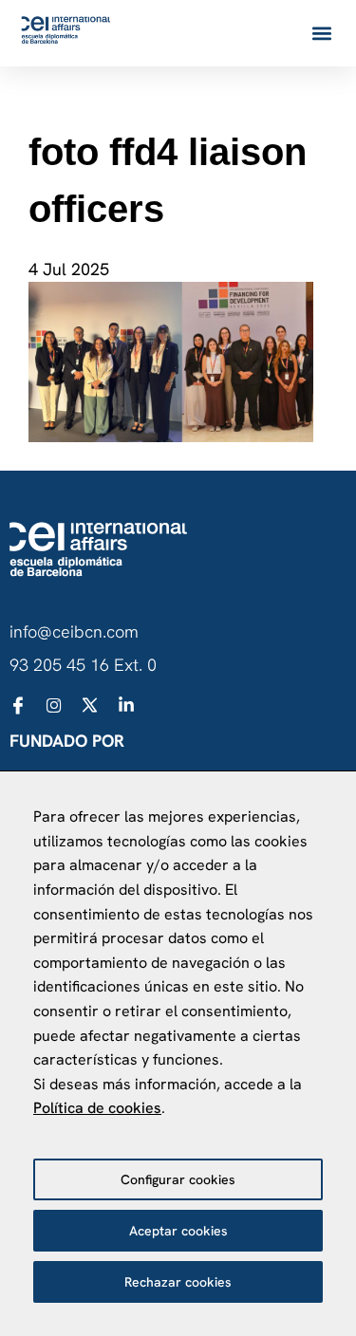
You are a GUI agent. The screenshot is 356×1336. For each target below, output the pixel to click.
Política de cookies (97, 1108)
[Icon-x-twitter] (90, 705)
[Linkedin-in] (126, 705)
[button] (321, 33)
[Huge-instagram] (54, 705)
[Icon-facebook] (18, 705)
